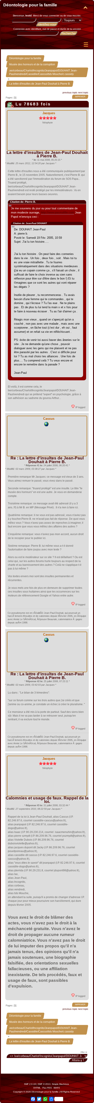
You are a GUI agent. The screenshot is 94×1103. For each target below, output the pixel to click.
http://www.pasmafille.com (57, 212)
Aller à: (83, 1052)
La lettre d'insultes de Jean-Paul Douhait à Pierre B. (47, 154)
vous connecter (51, 15)
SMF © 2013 (44, 1084)
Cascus (48, 418)
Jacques (48, 113)
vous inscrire (73, 15)
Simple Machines (60, 1084)
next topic (83, 92)
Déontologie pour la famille (30, 5)
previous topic (70, 92)
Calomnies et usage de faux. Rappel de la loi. (47, 800)
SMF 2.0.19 (30, 1084)
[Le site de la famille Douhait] (46, 425)
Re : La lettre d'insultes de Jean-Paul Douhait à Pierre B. (47, 460)
